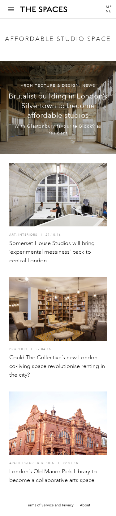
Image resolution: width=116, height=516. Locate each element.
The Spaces (43, 11)
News (89, 85)
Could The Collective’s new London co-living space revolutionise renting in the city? (57, 366)
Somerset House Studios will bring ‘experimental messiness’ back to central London (52, 252)
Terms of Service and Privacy (50, 505)
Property (18, 349)
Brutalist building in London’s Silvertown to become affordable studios (58, 106)
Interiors (27, 235)
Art (12, 235)
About (85, 505)
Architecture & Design (50, 85)
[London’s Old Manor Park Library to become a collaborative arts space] (58, 423)
